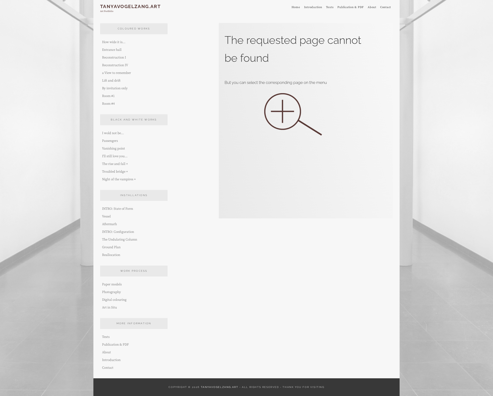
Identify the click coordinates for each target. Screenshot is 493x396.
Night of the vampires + (119, 179)
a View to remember (116, 73)
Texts (330, 7)
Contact (385, 7)
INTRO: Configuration (118, 232)
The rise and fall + (115, 164)
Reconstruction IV (115, 65)
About (372, 7)
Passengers (110, 141)
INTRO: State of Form (117, 209)
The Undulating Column (119, 239)
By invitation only (115, 88)
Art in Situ (109, 307)
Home (296, 7)
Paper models (112, 284)
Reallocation (111, 255)
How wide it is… (113, 42)
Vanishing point (113, 148)
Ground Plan (111, 247)
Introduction (313, 7)
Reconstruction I (114, 57)
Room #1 (108, 96)
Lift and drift (111, 81)
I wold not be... (113, 133)
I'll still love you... (114, 156)
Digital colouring (114, 300)
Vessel (106, 216)
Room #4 (108, 104)
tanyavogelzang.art (130, 6)
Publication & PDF (350, 7)
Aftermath (109, 224)
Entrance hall (112, 50)
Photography (111, 292)
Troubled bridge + (115, 172)
